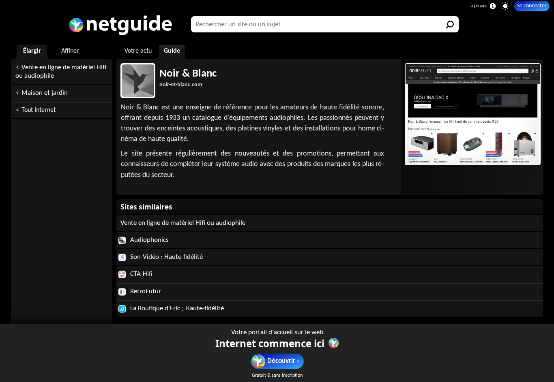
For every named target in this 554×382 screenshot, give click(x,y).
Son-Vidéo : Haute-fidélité (166, 257)
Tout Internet (38, 110)
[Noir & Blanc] (472, 114)
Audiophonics (149, 240)
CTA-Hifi (140, 274)
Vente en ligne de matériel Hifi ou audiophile (60, 71)
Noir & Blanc (188, 73)
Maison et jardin (44, 93)
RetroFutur (145, 291)
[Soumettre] (450, 24)
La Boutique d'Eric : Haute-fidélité (176, 308)
